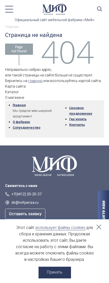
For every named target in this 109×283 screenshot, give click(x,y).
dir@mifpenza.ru (25, 202)
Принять (54, 272)
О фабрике (21, 122)
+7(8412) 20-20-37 (26, 194)
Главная (19, 105)
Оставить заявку (25, 213)
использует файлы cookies (60, 227)
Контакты (77, 125)
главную (35, 81)
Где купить (78, 119)
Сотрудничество (26, 127)
